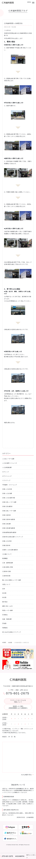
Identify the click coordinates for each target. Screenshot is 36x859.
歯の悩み (5, 601)
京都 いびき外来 (7, 489)
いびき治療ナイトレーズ (9, 463)
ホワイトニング (7, 476)
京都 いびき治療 (7, 493)
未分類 (4, 593)
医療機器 (5, 558)
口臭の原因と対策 (7, 567)
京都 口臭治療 (6, 523)
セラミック (5, 472)
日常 (3, 588)
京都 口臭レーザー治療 (9, 510)
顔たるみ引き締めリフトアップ (11, 632)
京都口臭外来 (6, 545)
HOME (4, 642)
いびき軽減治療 (7, 467)
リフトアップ (6, 480)
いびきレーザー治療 (8, 459)
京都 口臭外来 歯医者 (8, 519)
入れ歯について (7, 554)
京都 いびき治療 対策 (8, 497)
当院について (6, 584)
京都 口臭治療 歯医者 (8, 528)
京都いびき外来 (7, 541)
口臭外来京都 (6, 575)
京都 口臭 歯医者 (7, 506)
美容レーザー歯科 (7, 610)
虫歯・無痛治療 (7, 619)
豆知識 (4, 623)
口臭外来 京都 (6, 571)
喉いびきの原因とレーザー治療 (11, 580)
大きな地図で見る (26, 774)
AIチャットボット (31, 856)
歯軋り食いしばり (7, 606)
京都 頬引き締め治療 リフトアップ (12, 536)
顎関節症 (5, 627)
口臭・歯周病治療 (7, 562)
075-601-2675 (17, 693)
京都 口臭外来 (6, 515)
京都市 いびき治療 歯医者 (10, 549)
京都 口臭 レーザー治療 (9, 502)
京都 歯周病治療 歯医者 (9, 532)
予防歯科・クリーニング (9, 484)
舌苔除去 (5, 614)
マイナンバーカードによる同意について (18, 701)
